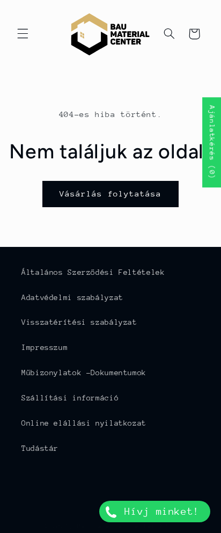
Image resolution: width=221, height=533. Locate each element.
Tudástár (39, 448)
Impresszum (44, 347)
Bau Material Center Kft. (127, 526)
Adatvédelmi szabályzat (72, 297)
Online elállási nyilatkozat (83, 423)
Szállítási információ (70, 397)
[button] (22, 33)
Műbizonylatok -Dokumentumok (83, 372)
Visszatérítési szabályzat (79, 322)
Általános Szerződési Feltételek (93, 272)
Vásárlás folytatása (111, 193)
